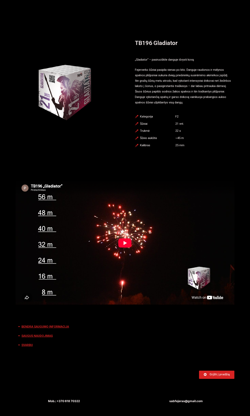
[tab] (125, 326)
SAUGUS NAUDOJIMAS (37, 336)
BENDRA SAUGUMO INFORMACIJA (45, 326)
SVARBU (27, 345)
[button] (216, 375)
